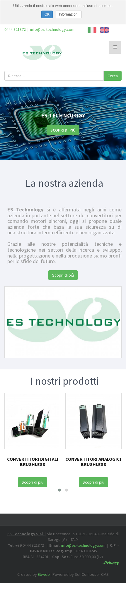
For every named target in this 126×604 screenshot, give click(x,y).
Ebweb (44, 574)
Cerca (113, 75)
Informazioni (69, 14)
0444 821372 (15, 29)
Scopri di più (63, 130)
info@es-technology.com (52, 29)
